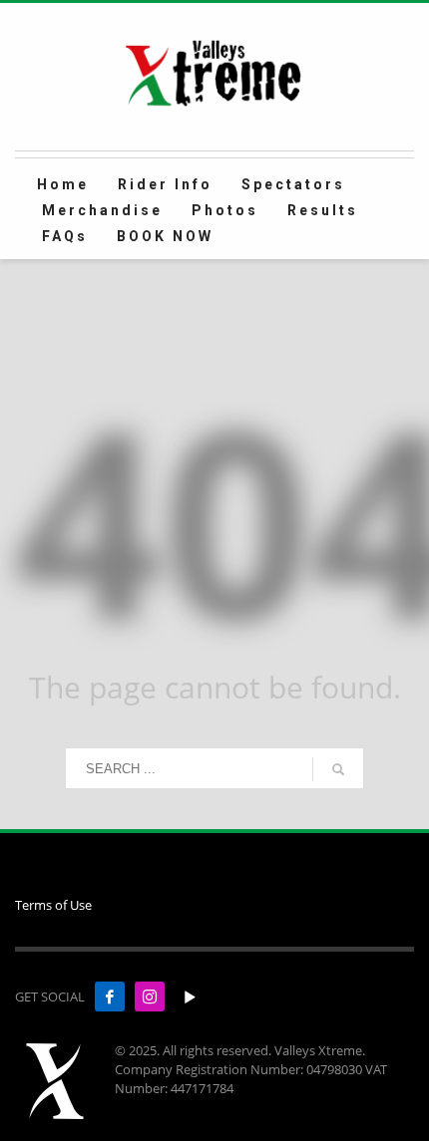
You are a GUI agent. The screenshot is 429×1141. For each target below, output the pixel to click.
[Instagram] (150, 996)
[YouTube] (190, 996)
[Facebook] (110, 996)
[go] (338, 769)
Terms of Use (53, 905)
